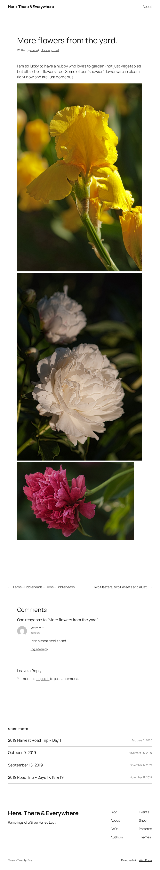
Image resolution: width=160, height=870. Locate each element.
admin (34, 50)
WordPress (145, 860)
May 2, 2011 (37, 628)
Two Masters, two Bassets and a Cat (120, 587)
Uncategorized (50, 50)
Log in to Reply (39, 649)
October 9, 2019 (22, 752)
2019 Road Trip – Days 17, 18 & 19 (36, 777)
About (147, 6)
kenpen (35, 632)
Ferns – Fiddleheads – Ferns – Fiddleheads (44, 587)
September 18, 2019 (25, 765)
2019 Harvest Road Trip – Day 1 (34, 740)
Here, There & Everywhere (31, 6)
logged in (42, 678)
